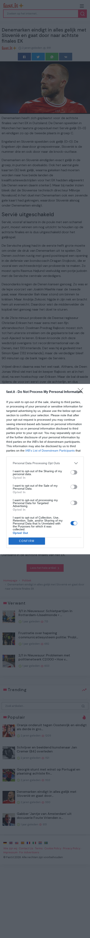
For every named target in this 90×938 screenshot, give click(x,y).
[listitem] (45, 463)
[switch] (74, 472)
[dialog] (45, 469)
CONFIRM (27, 541)
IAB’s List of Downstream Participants (50, 450)
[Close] (82, 392)
